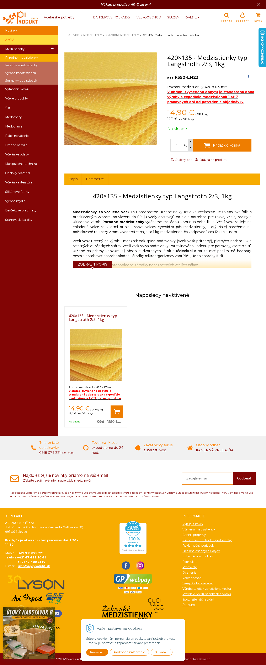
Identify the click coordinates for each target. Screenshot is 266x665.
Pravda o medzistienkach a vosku (206, 594)
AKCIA (9, 40)
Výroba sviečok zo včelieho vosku (206, 589)
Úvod (75, 34)
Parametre (95, 179)
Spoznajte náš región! (198, 599)
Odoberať (244, 478)
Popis (73, 179)
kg (185, 145)
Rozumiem (97, 652)
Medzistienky (92, 34)
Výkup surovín (192, 524)
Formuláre (189, 562)
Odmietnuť (162, 652)
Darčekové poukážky (111, 17)
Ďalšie (191, 17)
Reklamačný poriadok (198, 545)
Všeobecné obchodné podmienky (207, 540)
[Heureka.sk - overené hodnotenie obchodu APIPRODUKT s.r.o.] (133, 537)
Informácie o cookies (197, 556)
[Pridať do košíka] (117, 411)
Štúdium (188, 605)
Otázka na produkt (213, 160)
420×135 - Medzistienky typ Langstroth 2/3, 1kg (93, 317)
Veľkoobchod (149, 17)
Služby (173, 17)
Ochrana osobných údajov (201, 551)
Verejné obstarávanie (197, 583)
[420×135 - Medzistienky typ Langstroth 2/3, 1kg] (110, 98)
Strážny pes (183, 160)
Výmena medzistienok (198, 529)
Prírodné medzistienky (122, 34)
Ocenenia (189, 572)
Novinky (11, 30)
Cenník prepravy (194, 535)
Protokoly (189, 567)
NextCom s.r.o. (202, 658)
